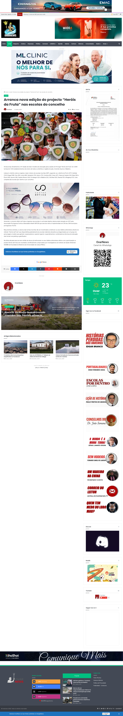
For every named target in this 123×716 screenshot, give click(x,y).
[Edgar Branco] (102, 341)
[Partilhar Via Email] (66, 269)
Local (9, 43)
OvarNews (9, 109)
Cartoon (73, 43)
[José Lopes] (102, 384)
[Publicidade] (102, 218)
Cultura (23, 43)
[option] (41, 313)
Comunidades (90, 43)
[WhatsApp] (102, 252)
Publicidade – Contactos (100, 685)
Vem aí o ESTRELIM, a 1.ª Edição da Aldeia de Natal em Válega (40, 355)
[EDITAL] (102, 117)
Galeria (67, 43)
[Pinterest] (49, 269)
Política (38, 43)
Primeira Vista (9, 306)
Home (6, 92)
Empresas (31, 43)
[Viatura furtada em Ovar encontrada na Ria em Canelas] (67, 346)
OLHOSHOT (119, 708)
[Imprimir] (75, 269)
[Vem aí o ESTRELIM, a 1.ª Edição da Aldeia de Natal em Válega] (41, 346)
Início (4, 43)
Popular (77, 676)
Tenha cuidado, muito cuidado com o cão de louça (24, 314)
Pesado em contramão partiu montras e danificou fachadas (81, 699)
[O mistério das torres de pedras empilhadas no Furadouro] (15, 346)
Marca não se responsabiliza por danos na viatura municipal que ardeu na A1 (82, 690)
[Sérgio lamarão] (102, 441)
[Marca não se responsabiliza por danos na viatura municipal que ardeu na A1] (67, 690)
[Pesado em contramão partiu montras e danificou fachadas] (67, 700)
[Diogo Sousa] (102, 368)
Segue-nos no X (91, 608)
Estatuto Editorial (98, 680)
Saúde (98, 43)
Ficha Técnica (97, 677)
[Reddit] (57, 269)
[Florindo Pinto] (102, 507)
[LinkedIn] (32, 269)
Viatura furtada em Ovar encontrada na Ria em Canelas (67, 355)
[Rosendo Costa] (102, 475)
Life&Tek (52, 43)
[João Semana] (102, 421)
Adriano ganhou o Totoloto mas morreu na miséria (81, 681)
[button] (61, 714)
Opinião (60, 43)
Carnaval (45, 43)
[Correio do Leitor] (102, 491)
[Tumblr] (40, 269)
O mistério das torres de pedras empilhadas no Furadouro (14, 355)
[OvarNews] (10, 28)
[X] (23, 269)
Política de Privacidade (100, 683)
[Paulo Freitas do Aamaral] (102, 399)
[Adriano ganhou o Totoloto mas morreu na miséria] (67, 683)
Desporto (16, 43)
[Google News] (41, 262)
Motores (80, 43)
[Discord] (102, 541)
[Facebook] (15, 269)
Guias (104, 43)
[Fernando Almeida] (102, 458)
